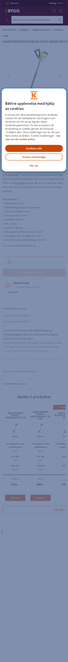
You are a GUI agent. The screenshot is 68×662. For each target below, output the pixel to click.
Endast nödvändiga (34, 157)
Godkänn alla (34, 148)
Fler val (34, 165)
